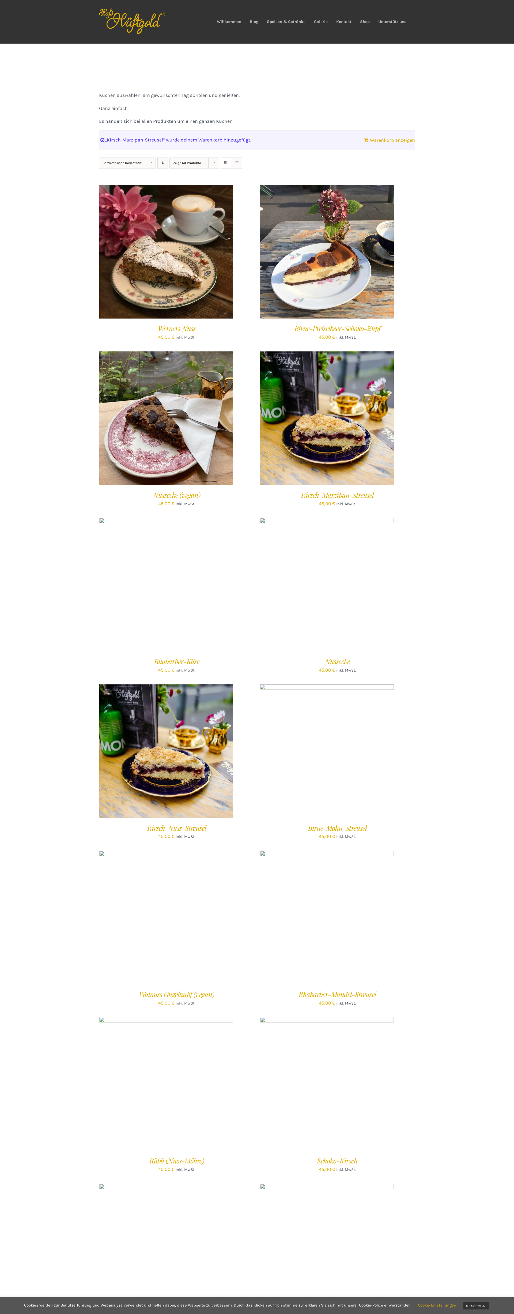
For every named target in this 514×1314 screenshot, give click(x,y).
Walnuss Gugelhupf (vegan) (176, 994)
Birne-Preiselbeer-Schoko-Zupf (337, 328)
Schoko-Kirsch (337, 1160)
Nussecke (337, 661)
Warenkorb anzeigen (392, 140)
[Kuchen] (327, 418)
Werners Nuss (177, 328)
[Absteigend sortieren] (162, 163)
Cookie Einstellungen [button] (437, 1305)
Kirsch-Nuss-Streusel (176, 828)
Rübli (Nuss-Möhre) (176, 1160)
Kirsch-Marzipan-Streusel (337, 495)
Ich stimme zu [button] (476, 1305)
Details (187, 253)
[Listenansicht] (236, 163)
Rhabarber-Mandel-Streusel (337, 994)
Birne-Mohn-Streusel (337, 828)
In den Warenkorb (155, 253)
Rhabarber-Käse (176, 661)
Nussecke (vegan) (176, 495)
